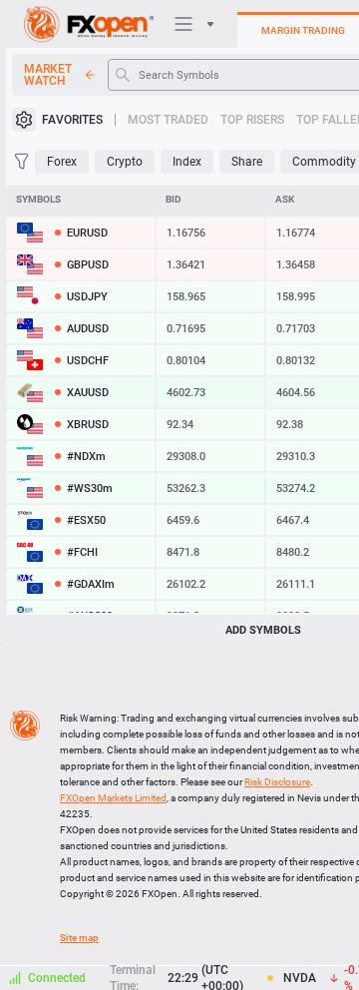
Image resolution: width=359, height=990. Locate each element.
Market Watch (48, 75)
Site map (79, 937)
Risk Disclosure (277, 781)
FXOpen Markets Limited (113, 797)
